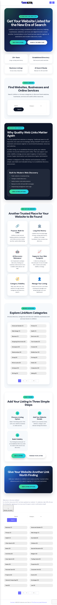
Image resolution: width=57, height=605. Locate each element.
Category (31, 106)
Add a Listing (18, 456)
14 (33, 380)
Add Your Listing (18, 42)
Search (16, 105)
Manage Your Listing (36, 456)
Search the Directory (37, 42)
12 (33, 593)
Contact (12, 602)
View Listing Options (19, 191)
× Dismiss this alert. (8, 509)
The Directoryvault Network (39, 602)
